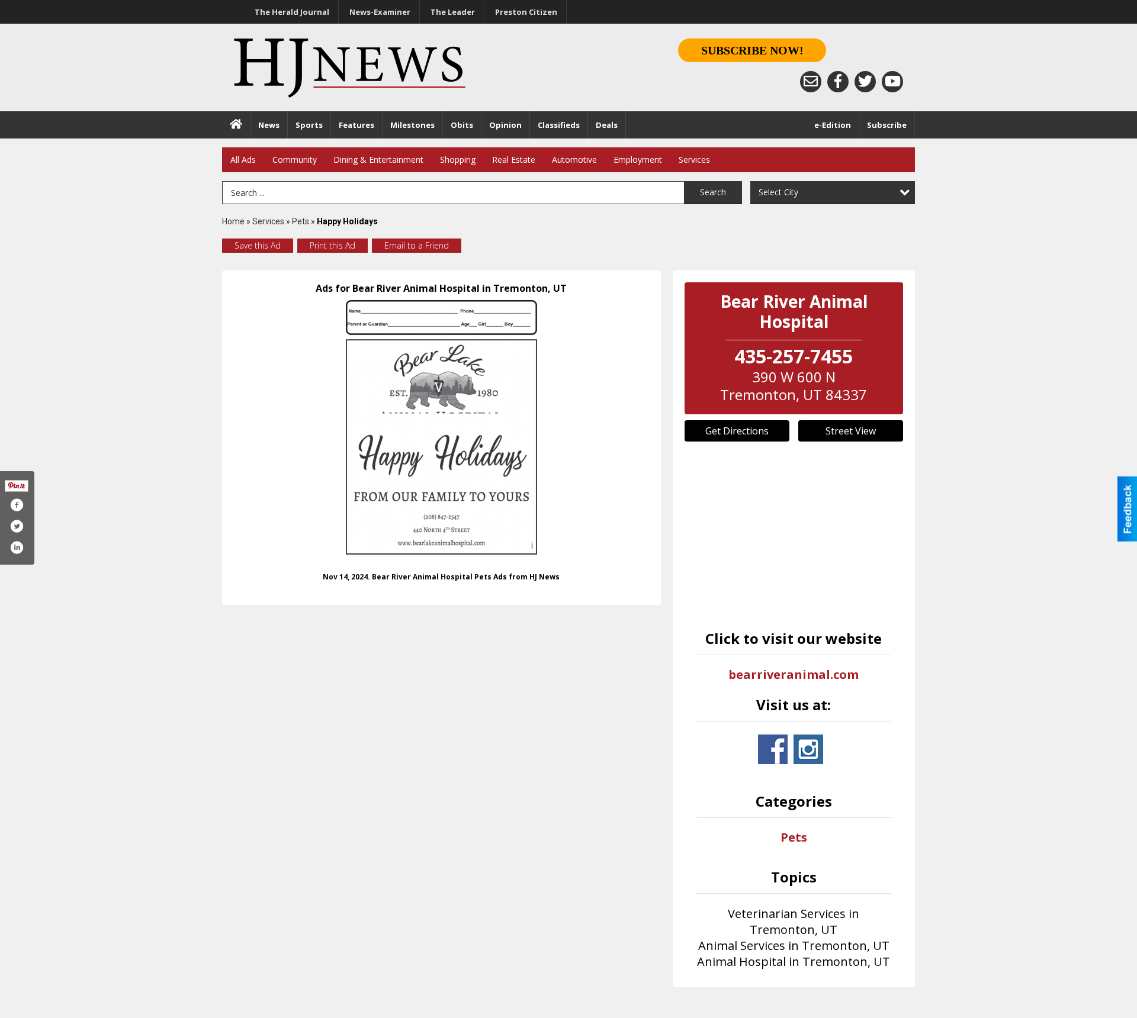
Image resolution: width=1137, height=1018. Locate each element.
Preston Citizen (526, 12)
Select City (778, 192)
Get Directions (737, 430)
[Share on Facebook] (16, 505)
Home (233, 221)
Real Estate (513, 159)
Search (713, 192)
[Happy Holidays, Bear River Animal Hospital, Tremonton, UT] (441, 427)
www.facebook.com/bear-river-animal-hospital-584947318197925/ (773, 749)
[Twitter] (865, 81)
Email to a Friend (416, 245)
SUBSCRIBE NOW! (752, 50)
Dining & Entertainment (378, 159)
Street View (851, 430)
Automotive (574, 159)
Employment (638, 159)
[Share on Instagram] (16, 547)
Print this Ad (332, 245)
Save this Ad (258, 245)
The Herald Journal (292, 12)
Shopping (458, 159)
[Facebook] (838, 81)
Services (694, 159)
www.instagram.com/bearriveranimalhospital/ (808, 749)
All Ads (243, 159)
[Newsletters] (810, 81)
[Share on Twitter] (16, 526)
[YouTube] (892, 81)
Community (294, 159)
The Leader (453, 12)
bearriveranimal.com (793, 674)
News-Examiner (379, 12)
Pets (301, 221)
